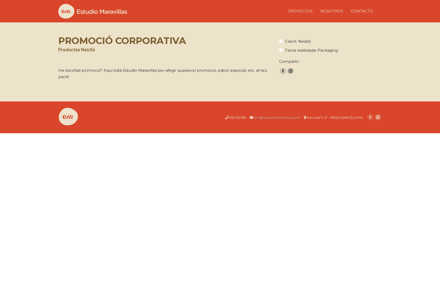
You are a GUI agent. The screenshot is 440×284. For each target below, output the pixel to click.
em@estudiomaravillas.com (277, 117)
